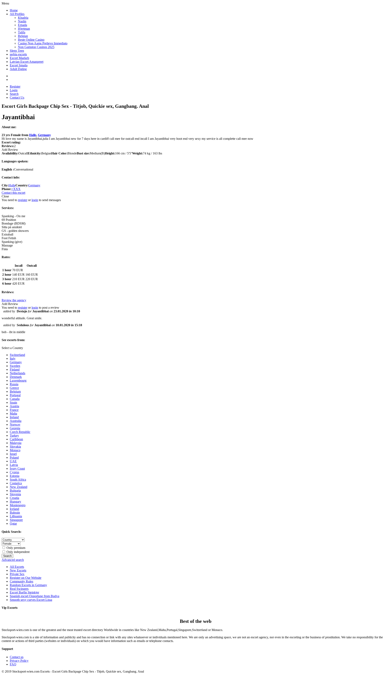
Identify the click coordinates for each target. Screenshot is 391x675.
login (35, 200)
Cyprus (14, 472)
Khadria (23, 17)
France (14, 410)
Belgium (15, 391)
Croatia (14, 498)
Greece (14, 388)
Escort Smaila (18, 65)
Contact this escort (13, 192)
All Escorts (17, 566)
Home (14, 10)
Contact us (16, 657)
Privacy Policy (19, 660)
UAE (13, 461)
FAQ (13, 664)
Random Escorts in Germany (28, 585)
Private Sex (17, 574)
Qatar (13, 523)
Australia (15, 421)
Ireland (14, 417)
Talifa (21, 32)
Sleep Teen (17, 50)
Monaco (15, 450)
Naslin (22, 21)
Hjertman (24, 28)
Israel (13, 454)
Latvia (14, 465)
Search (14, 94)
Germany (44, 135)
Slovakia (15, 446)
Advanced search (13, 560)
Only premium (15, 547)
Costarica (16, 483)
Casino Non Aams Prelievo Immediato (42, 43)
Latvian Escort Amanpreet (26, 61)
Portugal (15, 395)
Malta (13, 413)
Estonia (14, 476)
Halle (32, 135)
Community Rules (21, 581)
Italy (12, 358)
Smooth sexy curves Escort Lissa (31, 599)
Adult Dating (18, 69)
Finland (15, 369)
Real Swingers (19, 588)
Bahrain (15, 512)
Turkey (14, 435)
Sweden (15, 366)
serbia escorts (18, 54)
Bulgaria (15, 490)
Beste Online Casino (31, 39)
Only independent (18, 552)
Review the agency (14, 300)
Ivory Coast (17, 468)
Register (15, 86)
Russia (14, 384)
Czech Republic (20, 432)
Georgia (15, 428)
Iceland (14, 509)
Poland (14, 457)
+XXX (16, 189)
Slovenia (15, 494)
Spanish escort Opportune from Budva (34, 596)
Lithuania (16, 516)
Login (14, 90)
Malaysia (15, 443)
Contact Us (17, 97)
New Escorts (18, 570)
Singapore (16, 520)
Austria (14, 406)
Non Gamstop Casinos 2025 (36, 47)
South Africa (18, 479)
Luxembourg (18, 380)
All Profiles (17, 14)
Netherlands (17, 373)
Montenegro (17, 505)
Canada (15, 399)
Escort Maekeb (19, 58)
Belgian (23, 36)
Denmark (16, 377)
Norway (15, 424)
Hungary (15, 501)
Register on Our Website (25, 577)
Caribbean (16, 439)
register (22, 200)
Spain (13, 402)
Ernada (22, 25)
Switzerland (17, 355)
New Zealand (18, 487)
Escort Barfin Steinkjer (24, 592)
